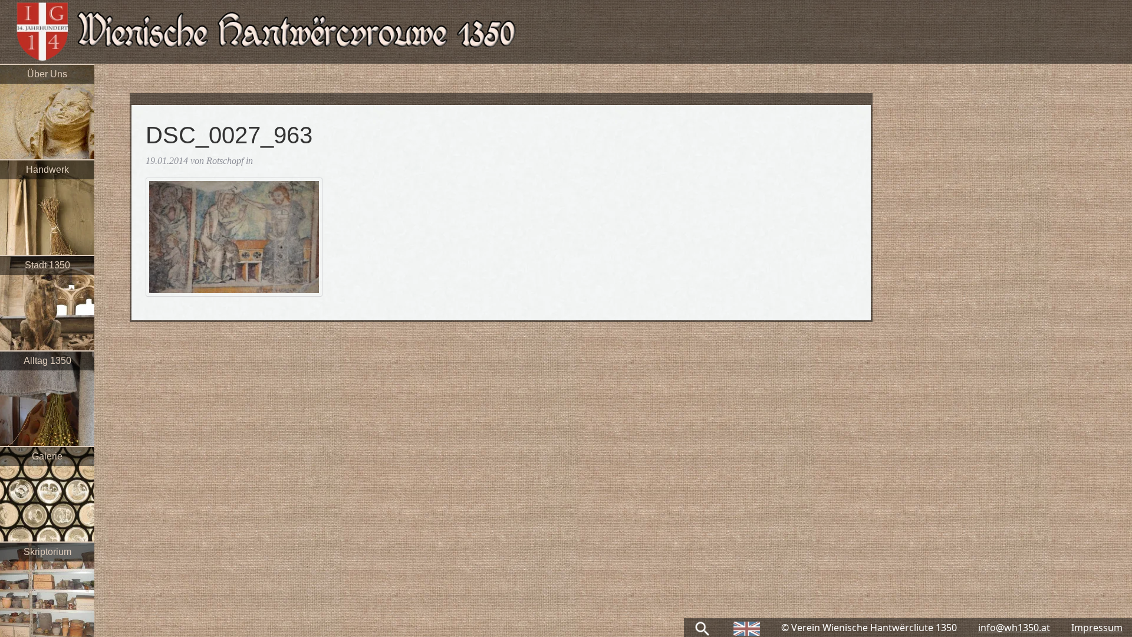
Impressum (1097, 627)
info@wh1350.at (1014, 627)
